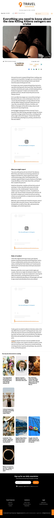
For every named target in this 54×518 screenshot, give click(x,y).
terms (30, 273)
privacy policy (35, 273)
